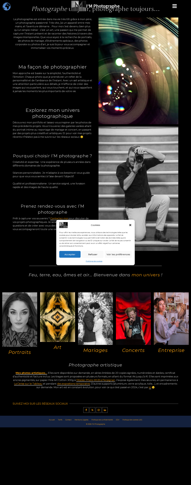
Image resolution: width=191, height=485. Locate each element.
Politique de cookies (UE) (132, 420)
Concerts (133, 350)
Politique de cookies (94, 261)
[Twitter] (92, 410)
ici (150, 387)
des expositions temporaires (73, 383)
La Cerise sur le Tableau (28, 383)
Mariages (95, 350)
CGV (117, 420)
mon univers (146, 274)
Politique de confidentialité (102, 420)
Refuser (92, 254)
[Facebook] (86, 410)
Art (58, 347)
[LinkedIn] (105, 410)
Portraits (19, 352)
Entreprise (171, 350)
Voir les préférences (118, 254)
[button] (130, 225)
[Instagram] (98, 410)
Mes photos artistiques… (31, 373)
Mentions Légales (81, 420)
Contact (68, 420)
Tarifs (60, 420)
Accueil (52, 420)
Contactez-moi (59, 218)
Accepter (69, 254)
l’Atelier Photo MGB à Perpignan (95, 380)
